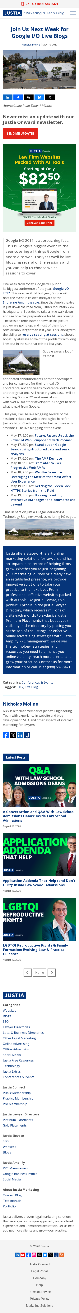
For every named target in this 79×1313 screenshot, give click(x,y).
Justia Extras (12, 1071)
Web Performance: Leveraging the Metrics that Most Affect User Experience (41, 477)
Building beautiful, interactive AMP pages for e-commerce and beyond (43, 499)
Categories (11, 1005)
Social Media (12, 1055)
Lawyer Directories (16, 1027)
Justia (45, 1246)
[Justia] (33, 13)
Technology (11, 1066)
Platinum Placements (18, 1120)
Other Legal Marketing (19, 1038)
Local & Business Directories (23, 1033)
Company (39, 1278)
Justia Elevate (13, 1136)
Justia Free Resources (18, 1060)
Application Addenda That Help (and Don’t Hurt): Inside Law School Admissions (39, 882)
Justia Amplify (14, 1163)
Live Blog (31, 687)
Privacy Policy (39, 1298)
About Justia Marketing (21, 1190)
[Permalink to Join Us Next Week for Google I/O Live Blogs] (39, 69)
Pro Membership (15, 1104)
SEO (6, 1021)
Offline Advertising (16, 1049)
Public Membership (17, 1093)
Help (39, 1285)
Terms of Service (39, 1291)
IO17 (19, 687)
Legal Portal (39, 1271)
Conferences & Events (37, 682)
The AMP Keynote (48, 458)
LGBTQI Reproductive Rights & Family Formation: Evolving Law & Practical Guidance (35, 949)
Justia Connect (14, 1087)
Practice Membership (18, 1098)
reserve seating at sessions (42, 334)
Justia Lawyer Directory (21, 1114)
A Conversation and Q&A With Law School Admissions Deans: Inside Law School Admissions (39, 816)
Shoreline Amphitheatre (21, 302)
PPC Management (16, 1168)
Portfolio (9, 1206)
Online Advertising (16, 1044)
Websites (9, 1010)
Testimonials (12, 1201)
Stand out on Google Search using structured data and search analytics (41, 449)
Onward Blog (12, 1195)
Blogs (7, 1016)
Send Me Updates (20, 133)
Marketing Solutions (39, 1305)
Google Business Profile (20, 1174)
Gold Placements (15, 1125)
